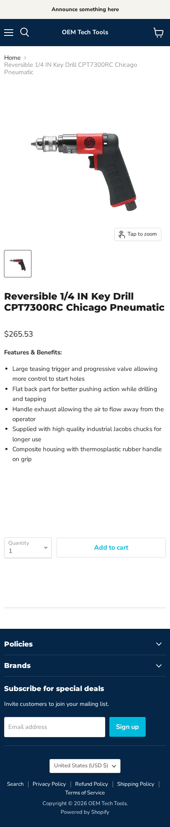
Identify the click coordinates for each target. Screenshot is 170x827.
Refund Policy (91, 784)
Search (15, 784)
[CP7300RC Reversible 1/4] (18, 264)
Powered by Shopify (85, 812)
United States (81, 765)
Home (12, 57)
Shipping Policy (135, 784)
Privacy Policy (49, 784)
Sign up (127, 726)
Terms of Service (85, 793)
